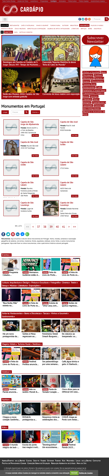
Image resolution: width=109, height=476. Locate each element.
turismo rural (55, 25)
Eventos (5, 254)
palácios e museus (97, 25)
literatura (75, 28)
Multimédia (70, 460)
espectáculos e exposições (36, 28)
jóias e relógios (20, 28)
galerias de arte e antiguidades (58, 28)
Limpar (5, 112)
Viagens (43, 460)
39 (51, 226)
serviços (83, 28)
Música (13, 285)
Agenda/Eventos (8, 460)
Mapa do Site (81, 463)
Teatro (73, 282)
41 (63, 226)
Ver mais (35, 135)
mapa (16, 32)
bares (90, 28)
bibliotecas (74, 25)
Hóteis (13, 344)
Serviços (94, 96)
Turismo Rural (24, 344)
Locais (78, 460)
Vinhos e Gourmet (59, 313)
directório (8, 32)
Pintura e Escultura (39, 282)
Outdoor (6, 371)
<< (27, 226)
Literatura (22, 285)
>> (74, 226)
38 (44, 226)
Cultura (29, 460)
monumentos (84, 25)
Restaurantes (16, 313)
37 (38, 226)
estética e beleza (7, 28)
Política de (86, 473)
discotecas (97, 28)
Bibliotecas (88, 78)
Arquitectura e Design (19, 282)
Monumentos (97, 81)
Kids (4, 427)
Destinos (36, 344)
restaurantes (14, 25)
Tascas (46, 313)
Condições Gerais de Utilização (38, 463)
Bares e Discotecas (32, 313)
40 (57, 226)
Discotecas (88, 75)
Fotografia (55, 282)
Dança (5, 285)
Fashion (5, 399)
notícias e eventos (25, 32)
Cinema (65, 282)
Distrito (35, 112)
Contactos (96, 460)
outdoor (65, 25)
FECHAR (74, 473)
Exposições (34, 285)
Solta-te (36, 460)
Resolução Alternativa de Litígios (63, 463)
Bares (103, 72)
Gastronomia (8, 316)
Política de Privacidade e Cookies (14, 463)
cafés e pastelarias (27, 25)
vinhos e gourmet (42, 25)
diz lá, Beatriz (20, 460)
